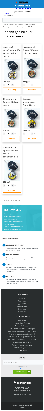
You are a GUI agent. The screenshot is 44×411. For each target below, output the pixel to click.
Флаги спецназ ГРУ (22, 348)
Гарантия (22, 309)
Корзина (7, 13)
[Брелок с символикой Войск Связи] (32, 118)
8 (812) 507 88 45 (22, 8)
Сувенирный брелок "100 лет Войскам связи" (31, 50)
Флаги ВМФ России (22, 323)
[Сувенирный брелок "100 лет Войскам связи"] (32, 68)
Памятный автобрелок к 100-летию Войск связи (12, 52)
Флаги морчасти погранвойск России (22, 337)
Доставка (22, 304)
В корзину (12, 89)
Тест (23, 369)
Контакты (22, 312)
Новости (22, 298)
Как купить (22, 301)
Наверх (22, 407)
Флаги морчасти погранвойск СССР (22, 339)
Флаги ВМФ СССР (22, 326)
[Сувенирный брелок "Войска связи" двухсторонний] (12, 170)
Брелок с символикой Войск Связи (29, 101)
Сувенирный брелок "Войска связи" (11, 101)
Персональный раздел (22, 394)
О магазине (22, 306)
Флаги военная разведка (22, 345)
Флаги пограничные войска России (22, 331)
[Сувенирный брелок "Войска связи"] (11, 118)
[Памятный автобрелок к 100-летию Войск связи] (12, 69)
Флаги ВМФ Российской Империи (22, 328)
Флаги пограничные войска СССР (22, 334)
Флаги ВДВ (22, 320)
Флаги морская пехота (22, 342)
